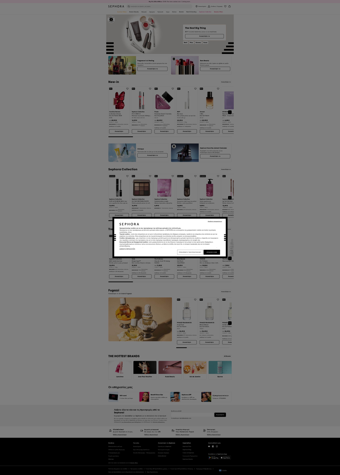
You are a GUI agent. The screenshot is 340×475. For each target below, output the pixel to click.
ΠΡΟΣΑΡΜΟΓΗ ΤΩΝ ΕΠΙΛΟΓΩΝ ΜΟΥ (190, 252)
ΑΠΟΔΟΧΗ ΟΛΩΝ (212, 252)
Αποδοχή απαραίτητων (215, 221)
